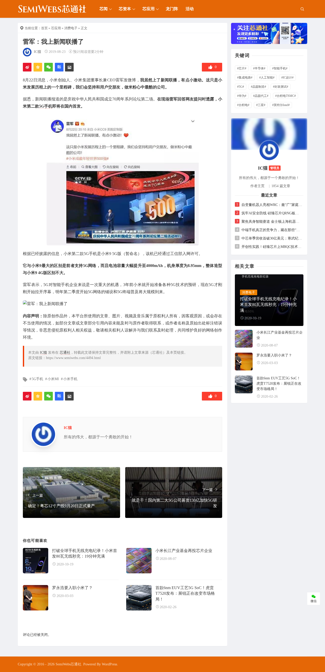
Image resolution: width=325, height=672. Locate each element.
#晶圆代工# (260, 96)
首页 (44, 28)
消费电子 (70, 28)
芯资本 (125, 9)
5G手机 (45, 106)
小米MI (53, 379)
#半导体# (259, 68)
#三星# (260, 105)
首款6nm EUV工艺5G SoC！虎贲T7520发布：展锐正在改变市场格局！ (185, 593)
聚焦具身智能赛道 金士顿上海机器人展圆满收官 (271, 221)
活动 (190, 9)
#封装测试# (280, 86)
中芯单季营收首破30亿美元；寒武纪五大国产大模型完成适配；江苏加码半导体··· (271, 238)
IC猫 (37, 52)
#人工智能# (266, 77)
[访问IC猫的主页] (269, 150)
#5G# (240, 86)
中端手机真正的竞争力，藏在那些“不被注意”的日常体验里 (271, 230)
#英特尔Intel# (281, 105)
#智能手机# (279, 68)
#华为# (241, 96)
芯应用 (148, 9)
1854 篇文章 (280, 186)
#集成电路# (244, 77)
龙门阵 (172, 9)
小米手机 (70, 379)
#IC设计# (287, 77)
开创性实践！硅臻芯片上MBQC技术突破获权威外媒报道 (271, 247)
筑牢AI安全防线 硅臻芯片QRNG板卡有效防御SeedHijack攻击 (271, 213)
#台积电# (243, 105)
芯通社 (65, 352)
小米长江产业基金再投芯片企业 (183, 550)
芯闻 (104, 9)
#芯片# (241, 68)
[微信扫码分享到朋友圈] (48, 67)
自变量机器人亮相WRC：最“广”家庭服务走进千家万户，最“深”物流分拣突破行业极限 (271, 205)
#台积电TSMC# (285, 96)
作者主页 (257, 186)
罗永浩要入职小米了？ (72, 588)
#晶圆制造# (258, 86)
